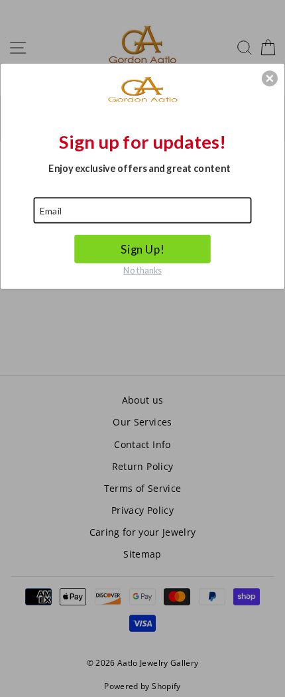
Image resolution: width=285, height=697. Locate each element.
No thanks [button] (142, 269)
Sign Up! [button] (142, 249)
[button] (270, 78)
